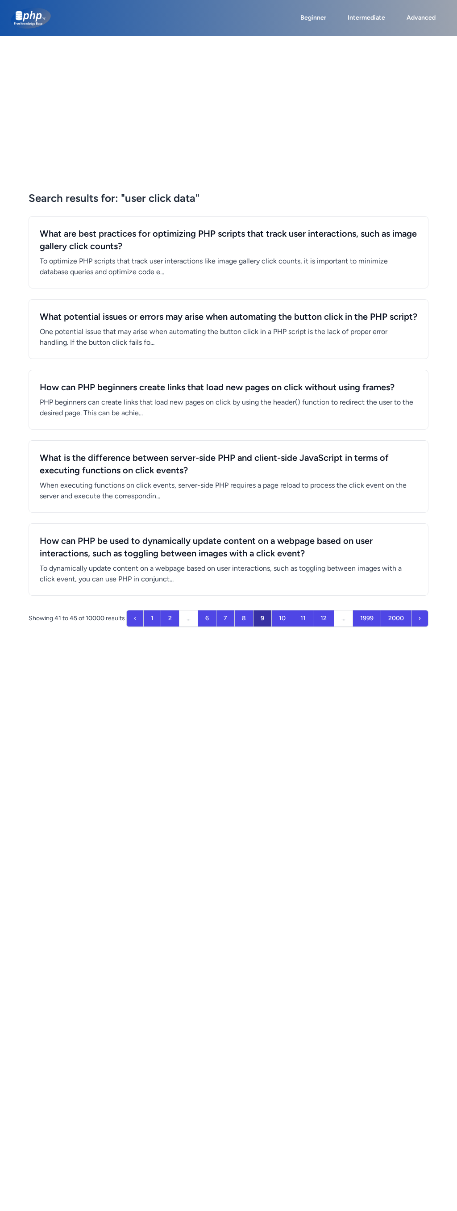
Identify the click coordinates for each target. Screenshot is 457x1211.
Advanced (421, 17)
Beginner (313, 17)
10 (282, 618)
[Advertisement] (228, 102)
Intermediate (366, 17)
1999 (367, 618)
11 (303, 618)
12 (323, 618)
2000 (396, 618)
